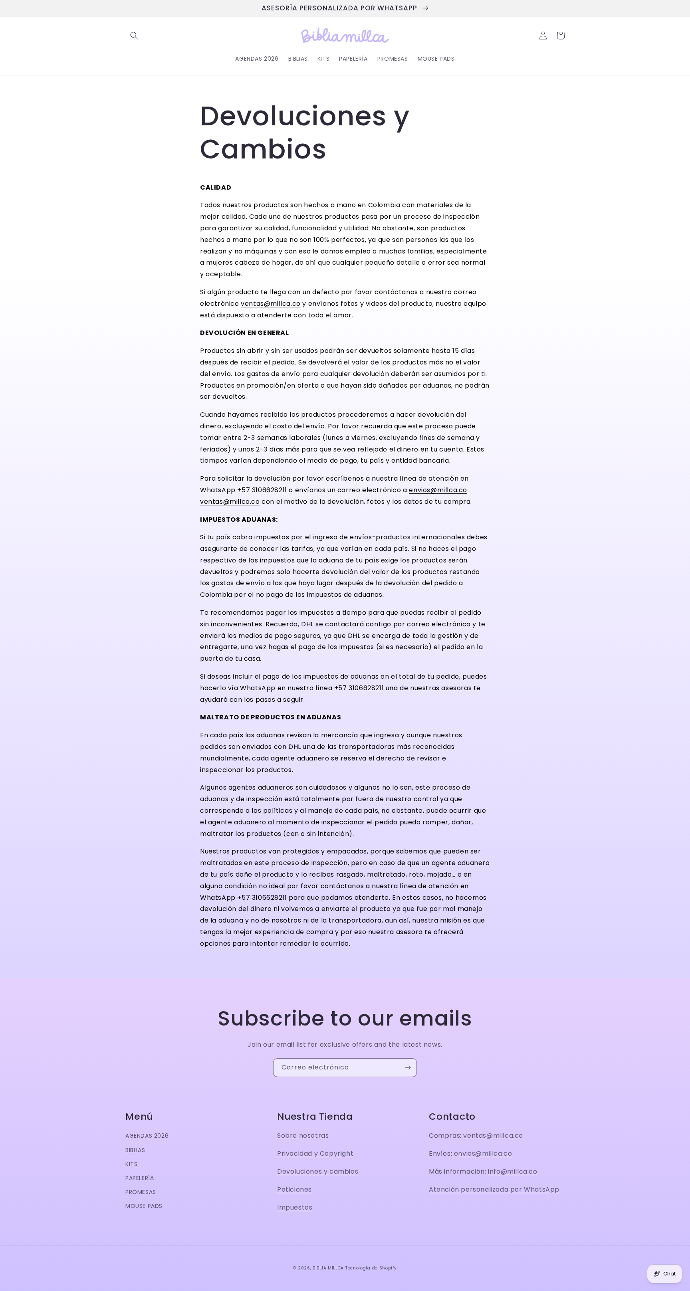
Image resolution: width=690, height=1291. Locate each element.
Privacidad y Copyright (315, 1153)
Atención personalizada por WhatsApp (494, 1189)
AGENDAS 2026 (147, 1136)
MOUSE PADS (144, 1206)
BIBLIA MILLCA (328, 1268)
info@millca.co (512, 1171)
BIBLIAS (135, 1150)
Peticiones (294, 1189)
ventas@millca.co (271, 303)
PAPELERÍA (139, 1178)
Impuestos (294, 1207)
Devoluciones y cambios (317, 1171)
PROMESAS (140, 1192)
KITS (131, 1164)
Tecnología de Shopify (371, 1268)
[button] (134, 35)
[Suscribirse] (407, 1067)
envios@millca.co (438, 490)
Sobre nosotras (303, 1135)
